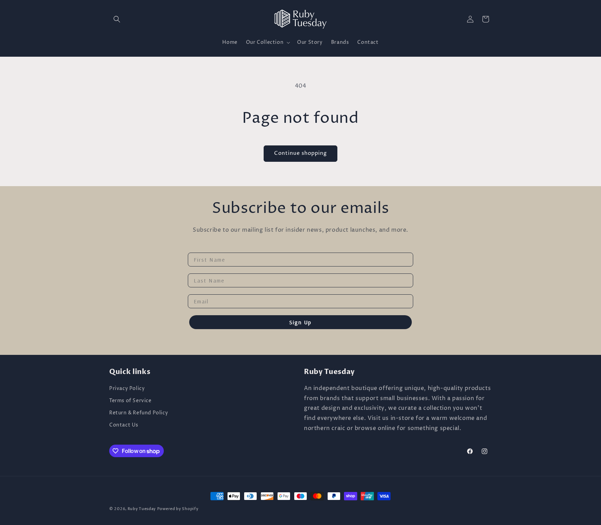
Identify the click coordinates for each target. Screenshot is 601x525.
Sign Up (300, 322)
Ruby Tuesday (142, 508)
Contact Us (123, 425)
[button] (117, 19)
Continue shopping (300, 153)
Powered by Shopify (178, 508)
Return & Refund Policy (138, 412)
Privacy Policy (127, 388)
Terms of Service (130, 400)
